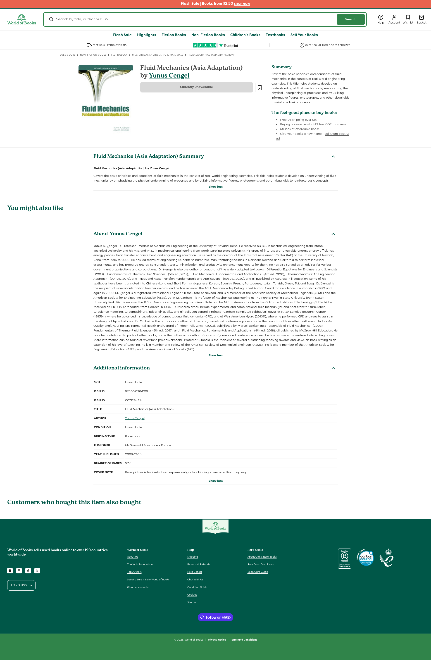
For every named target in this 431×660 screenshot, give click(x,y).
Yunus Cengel (169, 76)
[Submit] (50, 19)
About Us (132, 556)
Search (351, 19)
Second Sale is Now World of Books (148, 579)
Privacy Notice (217, 639)
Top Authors (134, 572)
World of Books (194, 639)
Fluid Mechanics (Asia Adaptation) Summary (148, 157)
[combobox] (205, 19)
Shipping (192, 556)
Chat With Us (195, 579)
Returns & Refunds (198, 564)
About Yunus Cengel (117, 234)
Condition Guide (197, 587)
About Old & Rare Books (262, 556)
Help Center (194, 572)
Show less (216, 186)
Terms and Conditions (243, 639)
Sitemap (192, 602)
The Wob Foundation (140, 564)
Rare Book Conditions (261, 564)
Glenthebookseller (138, 587)
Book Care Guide (258, 572)
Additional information (121, 368)
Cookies (192, 594)
